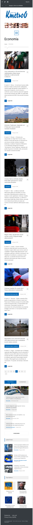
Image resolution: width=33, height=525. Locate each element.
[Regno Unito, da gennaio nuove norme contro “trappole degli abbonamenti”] (16, 223)
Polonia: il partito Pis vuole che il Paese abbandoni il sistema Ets (13, 289)
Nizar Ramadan (23, 491)
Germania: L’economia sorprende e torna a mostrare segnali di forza (21, 467)
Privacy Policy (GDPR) (10, 517)
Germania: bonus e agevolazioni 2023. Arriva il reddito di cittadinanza (15, 398)
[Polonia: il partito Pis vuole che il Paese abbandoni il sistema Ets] (16, 277)
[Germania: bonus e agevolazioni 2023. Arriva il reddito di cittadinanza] (16, 390)
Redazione (7, 515)
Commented (22, 382)
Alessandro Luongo (10, 505)
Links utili (14, 515)
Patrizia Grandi (23, 505)
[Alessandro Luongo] (10, 500)
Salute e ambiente (14, 346)
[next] (10, 471)
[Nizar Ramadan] (23, 486)
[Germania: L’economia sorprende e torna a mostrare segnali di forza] (8, 469)
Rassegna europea (23, 460)
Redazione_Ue (10, 491)
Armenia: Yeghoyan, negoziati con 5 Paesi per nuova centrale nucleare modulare (14, 127)
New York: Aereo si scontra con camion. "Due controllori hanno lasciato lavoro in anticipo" (16, 5)
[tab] (10, 383)
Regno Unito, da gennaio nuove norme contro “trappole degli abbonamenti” (13, 236)
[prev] (10, 446)
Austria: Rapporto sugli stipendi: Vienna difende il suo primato (15, 407)
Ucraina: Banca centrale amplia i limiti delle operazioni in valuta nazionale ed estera (13, 180)
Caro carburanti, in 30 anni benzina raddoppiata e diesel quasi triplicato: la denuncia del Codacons (14, 74)
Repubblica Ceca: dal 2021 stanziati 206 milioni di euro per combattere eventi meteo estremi (14, 340)
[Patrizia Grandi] (23, 500)
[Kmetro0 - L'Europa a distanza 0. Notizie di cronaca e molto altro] (16, 17)
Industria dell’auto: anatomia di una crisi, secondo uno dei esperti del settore (15, 424)
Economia (8, 80)
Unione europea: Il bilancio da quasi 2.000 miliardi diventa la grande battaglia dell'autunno (21, 446)
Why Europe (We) (14, 294)
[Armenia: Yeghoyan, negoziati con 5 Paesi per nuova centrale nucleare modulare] (16, 114)
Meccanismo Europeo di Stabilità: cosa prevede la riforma (15, 415)
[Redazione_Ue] (10, 486)
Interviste (8, 427)
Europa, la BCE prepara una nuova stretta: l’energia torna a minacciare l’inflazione (21, 456)
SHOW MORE (16, 433)
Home (5, 44)
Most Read (10, 382)
